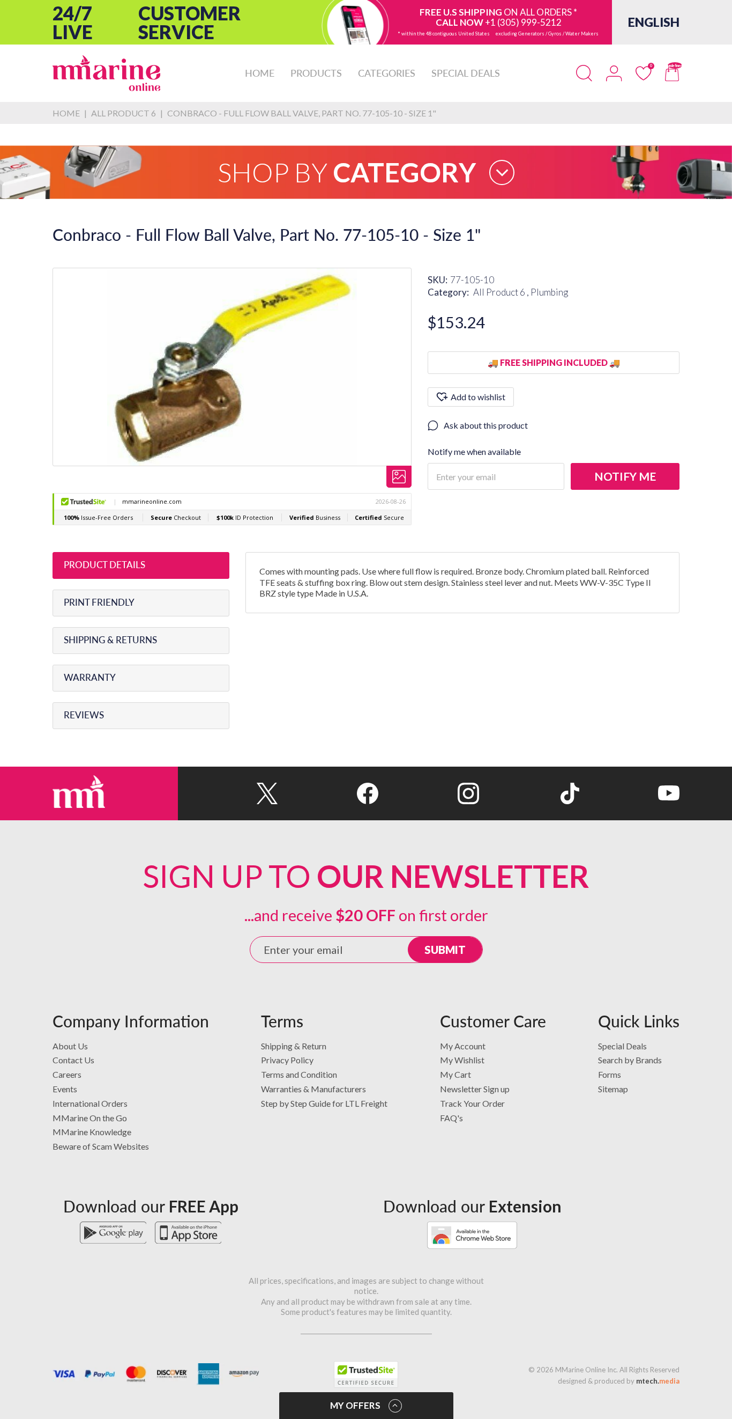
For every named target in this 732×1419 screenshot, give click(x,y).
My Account (462, 1046)
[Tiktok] (529, 793)
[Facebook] (328, 793)
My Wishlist (462, 1060)
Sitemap (613, 1089)
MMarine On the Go (90, 1118)
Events (65, 1089)
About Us (70, 1046)
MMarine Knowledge (92, 1132)
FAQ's (451, 1118)
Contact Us (73, 1060)
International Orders (90, 1103)
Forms (609, 1074)
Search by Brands (630, 1060)
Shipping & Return (293, 1046)
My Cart (455, 1074)
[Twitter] (228, 793)
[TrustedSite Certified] (366, 1374)
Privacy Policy (287, 1060)
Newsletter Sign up (475, 1089)
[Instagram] (428, 793)
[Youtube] (629, 793)
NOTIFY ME (625, 476)
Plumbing (549, 292)
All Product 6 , (502, 292)
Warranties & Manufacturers (313, 1089)
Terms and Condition (299, 1074)
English (653, 22)
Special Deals (622, 1046)
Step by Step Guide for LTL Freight (324, 1103)
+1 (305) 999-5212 (523, 22)
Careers (67, 1074)
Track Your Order (472, 1103)
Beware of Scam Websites (101, 1146)
